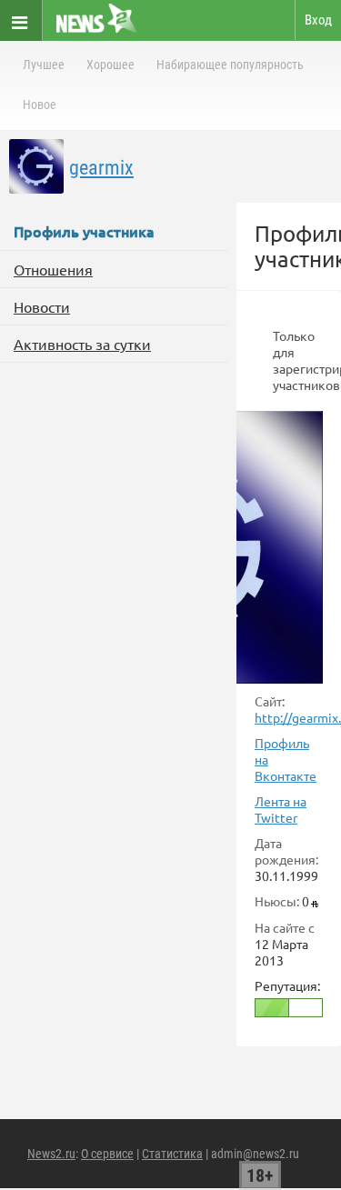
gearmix (101, 167)
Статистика (172, 1153)
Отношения (53, 269)
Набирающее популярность (230, 64)
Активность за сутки (82, 344)
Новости (42, 306)
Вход (318, 20)
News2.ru (51, 1153)
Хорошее (110, 64)
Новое (39, 104)
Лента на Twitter (280, 809)
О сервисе (107, 1153)
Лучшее (44, 64)
